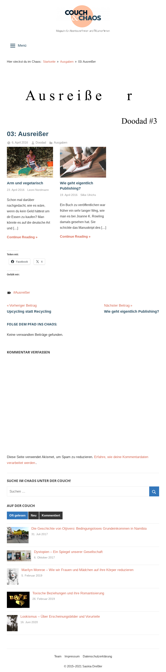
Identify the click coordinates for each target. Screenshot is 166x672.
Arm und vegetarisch (25, 183)
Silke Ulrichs (88, 194)
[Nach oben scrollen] (158, 664)
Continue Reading (21, 237)
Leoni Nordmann (38, 189)
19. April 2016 (69, 194)
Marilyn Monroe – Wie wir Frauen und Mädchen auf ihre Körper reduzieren (77, 570)
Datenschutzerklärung (97, 656)
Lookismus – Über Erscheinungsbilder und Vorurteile (60, 616)
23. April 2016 (15, 189)
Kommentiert (51, 515)
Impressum (72, 656)
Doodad (41, 142)
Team (58, 656)
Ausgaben (60, 142)
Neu (33, 515)
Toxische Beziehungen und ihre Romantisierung (68, 593)
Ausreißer (22, 292)
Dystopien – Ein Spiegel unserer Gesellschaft (68, 552)
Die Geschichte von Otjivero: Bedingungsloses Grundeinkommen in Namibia (89, 528)
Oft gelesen (17, 515)
